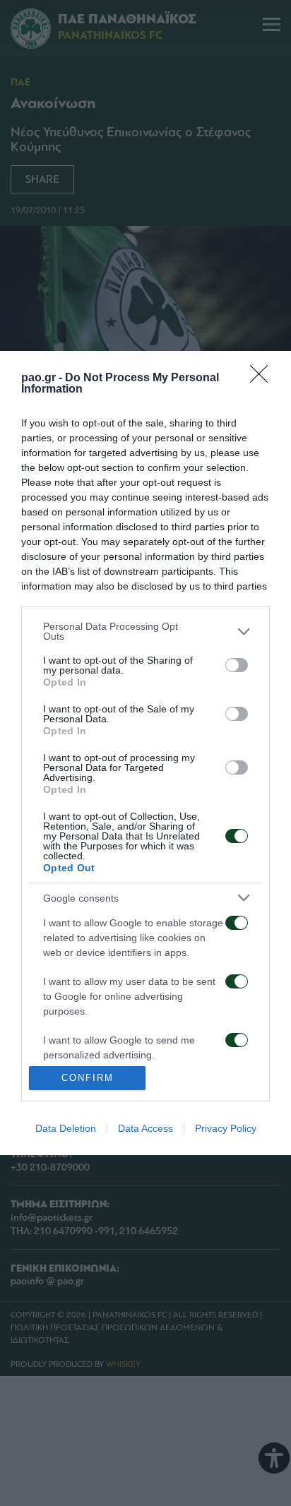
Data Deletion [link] (65, 1128)
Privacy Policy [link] (225, 1128)
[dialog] (145, 753)
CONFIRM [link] (87, 1077)
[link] (263, 378)
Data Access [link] (145, 1128)
